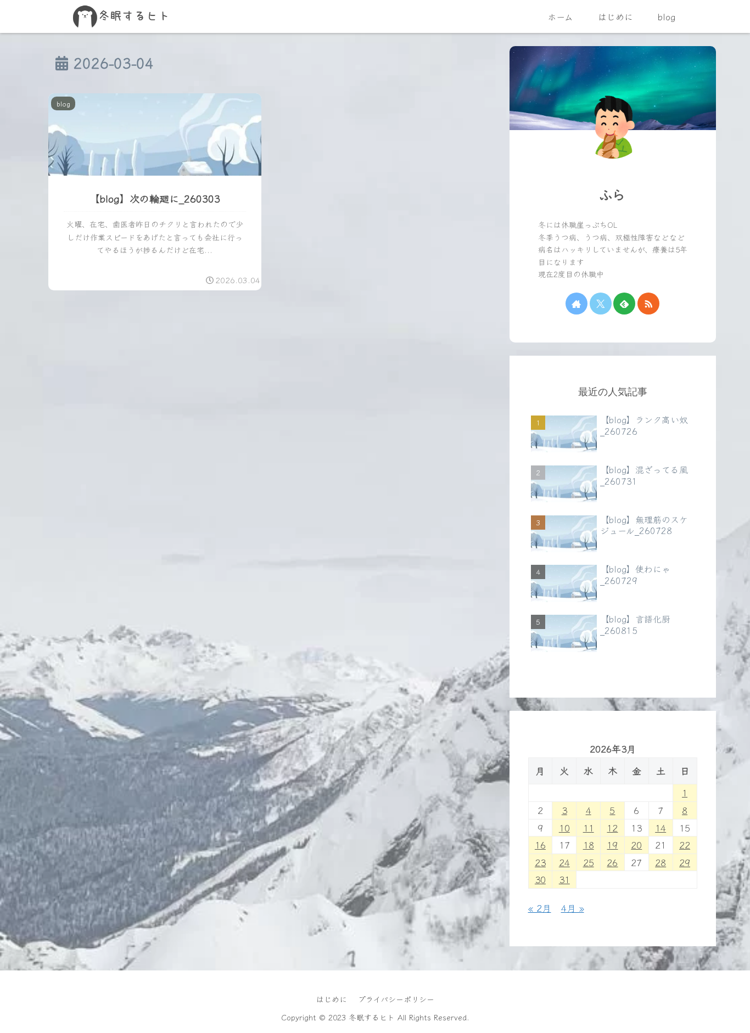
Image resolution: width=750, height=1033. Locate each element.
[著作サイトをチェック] (576, 304)
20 (636, 844)
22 (684, 844)
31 (564, 879)
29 (684, 862)
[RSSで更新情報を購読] (648, 304)
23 (540, 862)
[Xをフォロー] (601, 304)
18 (588, 844)
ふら (612, 194)
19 (612, 844)
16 (540, 844)
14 (660, 827)
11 (588, 827)
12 (612, 827)
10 (564, 827)
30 (540, 879)
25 (588, 862)
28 (660, 862)
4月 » (572, 907)
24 (564, 862)
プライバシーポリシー (396, 998)
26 (612, 862)
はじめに (331, 998)
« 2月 (539, 907)
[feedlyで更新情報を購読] (624, 304)
